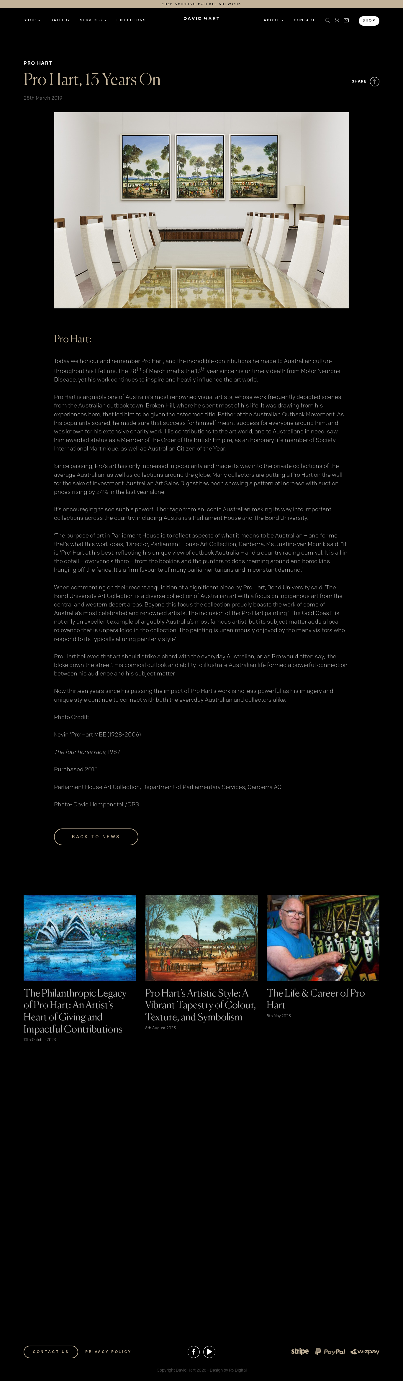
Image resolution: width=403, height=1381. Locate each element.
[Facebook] (194, 1352)
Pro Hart (38, 63)
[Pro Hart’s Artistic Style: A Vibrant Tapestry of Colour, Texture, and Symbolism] (201, 899)
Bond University (288, 587)
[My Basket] (346, 20)
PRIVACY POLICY (108, 1352)
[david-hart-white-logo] (201, 20)
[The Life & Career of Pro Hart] (323, 899)
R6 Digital (238, 1370)
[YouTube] (209, 1352)
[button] (327, 20)
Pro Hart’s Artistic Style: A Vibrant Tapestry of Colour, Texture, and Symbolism (200, 1006)
